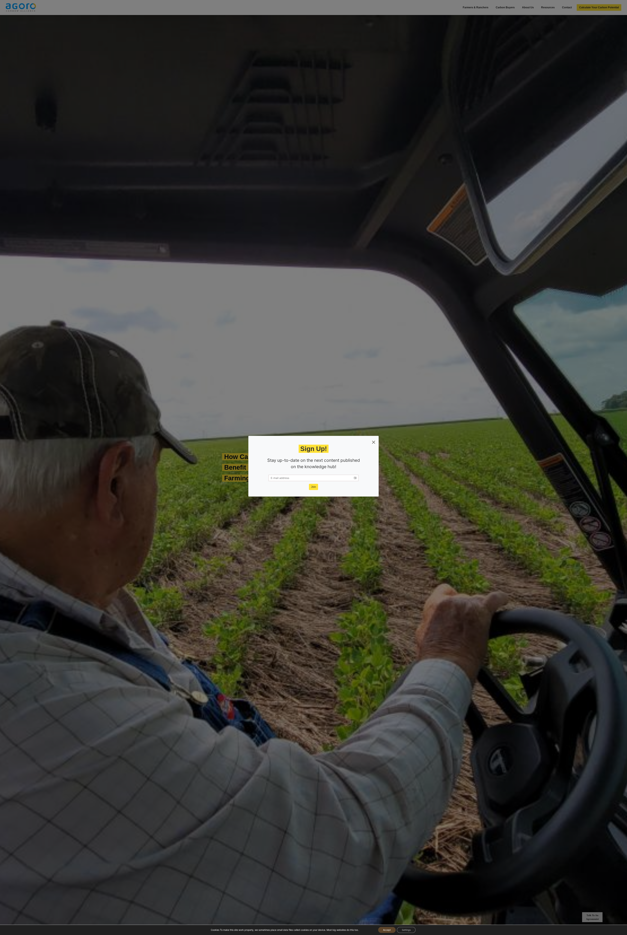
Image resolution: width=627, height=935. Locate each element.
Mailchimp (333, 480)
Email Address (287, 464)
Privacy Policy (332, 477)
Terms (318, 477)
